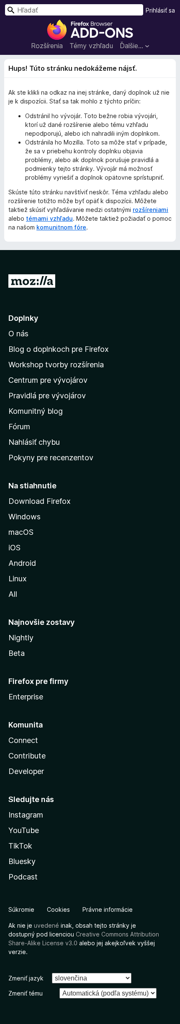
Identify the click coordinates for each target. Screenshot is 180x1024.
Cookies (58, 909)
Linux (17, 578)
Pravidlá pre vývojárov (47, 395)
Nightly (20, 637)
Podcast (23, 876)
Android (22, 563)
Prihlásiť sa (160, 10)
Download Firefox (39, 501)
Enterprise (25, 696)
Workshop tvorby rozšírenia (56, 364)
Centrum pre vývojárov (47, 380)
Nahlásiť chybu (34, 442)
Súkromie (21, 909)
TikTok (20, 845)
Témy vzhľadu (91, 45)
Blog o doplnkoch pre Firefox (58, 349)
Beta (16, 653)
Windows (24, 516)
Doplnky (23, 318)
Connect (23, 740)
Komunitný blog (35, 411)
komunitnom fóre (61, 227)
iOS (14, 547)
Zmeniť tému (25, 993)
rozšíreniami (150, 209)
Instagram (25, 814)
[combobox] (74, 9)
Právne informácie (107, 909)
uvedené (46, 925)
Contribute (27, 755)
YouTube (23, 830)
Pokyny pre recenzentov (50, 457)
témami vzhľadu (49, 218)
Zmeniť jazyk (26, 978)
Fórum (19, 426)
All (12, 594)
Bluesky (22, 861)
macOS (20, 532)
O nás (18, 333)
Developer (26, 771)
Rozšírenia (47, 45)
